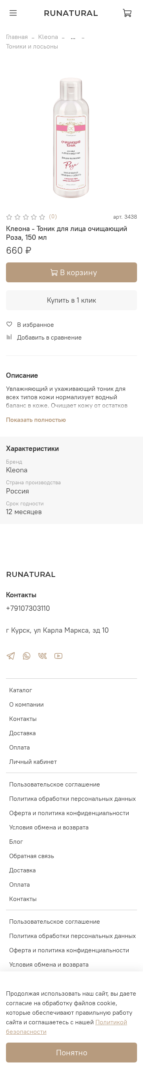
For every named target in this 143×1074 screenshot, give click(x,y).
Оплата (19, 747)
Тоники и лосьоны (32, 46)
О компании (26, 704)
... (73, 36)
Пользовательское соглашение (54, 784)
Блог (16, 841)
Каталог (20, 690)
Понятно (71, 1052)
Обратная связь (31, 856)
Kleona (48, 37)
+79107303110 (28, 608)
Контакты (23, 718)
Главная (17, 37)
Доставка (22, 733)
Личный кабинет (33, 761)
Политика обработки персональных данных (72, 798)
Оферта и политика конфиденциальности (69, 813)
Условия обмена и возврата (49, 827)
